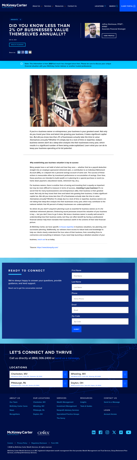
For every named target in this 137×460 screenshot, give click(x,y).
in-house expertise (66, 227)
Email (74, 304)
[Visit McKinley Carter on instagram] (107, 433)
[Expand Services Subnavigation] (52, 6)
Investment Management (67, 406)
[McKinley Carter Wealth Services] (14, 6)
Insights (14, 20)
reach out (41, 239)
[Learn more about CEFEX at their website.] (44, 434)
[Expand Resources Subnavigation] (65, 6)
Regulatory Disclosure (39, 443)
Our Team (13, 402)
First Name (76, 270)
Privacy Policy (22, 443)
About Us (36, 6)
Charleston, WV (39, 402)
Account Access (110, 414)
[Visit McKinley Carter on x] (114, 433)
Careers (10, 443)
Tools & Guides (86, 406)
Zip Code (76, 316)
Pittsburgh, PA (38, 410)
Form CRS (54, 443)
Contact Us (72, 6)
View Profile (109, 36)
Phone (74, 293)
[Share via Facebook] (22, 52)
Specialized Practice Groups (68, 414)
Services (47, 6)
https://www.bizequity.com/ (47, 247)
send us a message (67, 358)
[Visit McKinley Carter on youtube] (128, 433)
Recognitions (15, 414)
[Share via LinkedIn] (19, 52)
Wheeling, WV (38, 406)
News (12, 410)
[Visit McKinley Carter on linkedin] (93, 433)
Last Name (76, 282)
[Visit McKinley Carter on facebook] (100, 433)
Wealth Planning (17, 44)
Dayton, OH (38, 414)
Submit (76, 329)
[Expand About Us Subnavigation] (42, 6)
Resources (59, 6)
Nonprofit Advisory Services (68, 410)
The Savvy (61, 418)
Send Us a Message (112, 402)
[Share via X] (26, 52)
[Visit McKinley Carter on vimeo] (121, 433)
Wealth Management (65, 402)
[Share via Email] (30, 52)
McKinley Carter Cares (18, 406)
